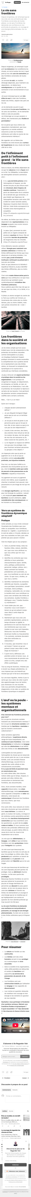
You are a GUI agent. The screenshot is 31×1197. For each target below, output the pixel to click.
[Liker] (3, 40)
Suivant (24, 1078)
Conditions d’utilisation (12, 1177)
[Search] (28, 1111)
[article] (15, 1121)
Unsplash (22, 941)
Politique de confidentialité (15, 1182)
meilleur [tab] (4, 1111)
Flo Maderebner (18, 60)
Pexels (19, 62)
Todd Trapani (15, 331)
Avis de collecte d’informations (14, 1180)
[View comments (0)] (7, 40)
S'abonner (17, 2)
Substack (5, 1192)
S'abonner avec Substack (17, 1171)
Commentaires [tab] (6, 1090)
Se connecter (25, 2)
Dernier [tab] (11, 1111)
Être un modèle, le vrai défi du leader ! (10, 1117)
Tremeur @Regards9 (6, 34)
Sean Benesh (14, 941)
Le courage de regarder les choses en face (10, 1131)
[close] (26, 1141)
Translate (5, 7)
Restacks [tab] (14, 1090)
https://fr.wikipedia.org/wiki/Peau (15, 242)
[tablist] (10, 1090)
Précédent (7, 1078)
